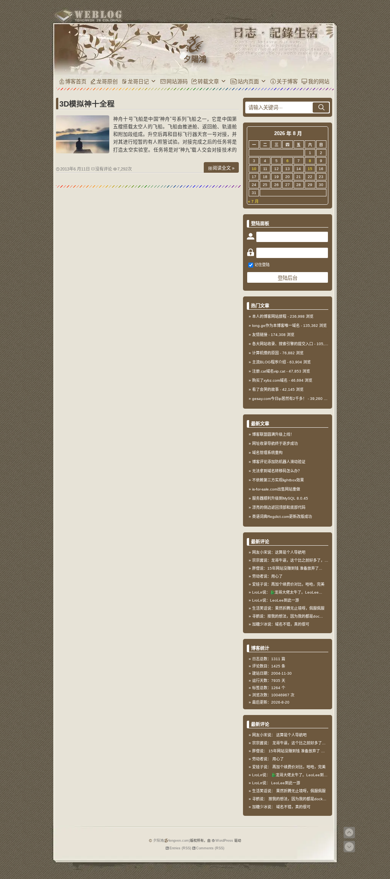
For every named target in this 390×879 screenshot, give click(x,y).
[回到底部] (349, 846)
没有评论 (103, 169)
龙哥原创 (107, 81)
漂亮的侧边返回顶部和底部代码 (278, 507)
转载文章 (208, 81)
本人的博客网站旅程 (269, 316)
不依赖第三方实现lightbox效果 (278, 480)
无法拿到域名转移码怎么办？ (277, 471)
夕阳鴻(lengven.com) (171, 840)
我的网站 (318, 81)
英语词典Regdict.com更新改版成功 (282, 516)
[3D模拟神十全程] (82, 151)
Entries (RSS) (180, 848)
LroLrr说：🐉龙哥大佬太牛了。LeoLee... (287, 592)
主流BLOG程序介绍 (269, 362)
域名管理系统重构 (267, 453)
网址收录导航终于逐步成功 (275, 443)
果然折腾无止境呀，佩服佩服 (301, 791)
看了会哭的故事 (265, 389)
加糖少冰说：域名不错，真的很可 (280, 624)
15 (310, 169)
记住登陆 (262, 265)
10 (254, 169)
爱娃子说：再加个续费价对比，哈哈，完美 (288, 584)
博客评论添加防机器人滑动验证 (278, 462)
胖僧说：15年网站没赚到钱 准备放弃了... (287, 568)
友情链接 (259, 335)
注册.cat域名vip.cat (268, 371)
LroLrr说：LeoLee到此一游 (275, 600)
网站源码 (177, 81)
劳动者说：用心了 (267, 576)
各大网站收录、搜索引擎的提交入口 (282, 344)
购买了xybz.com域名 (270, 380)
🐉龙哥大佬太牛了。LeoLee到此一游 (303, 775)
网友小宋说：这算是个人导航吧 (278, 552)
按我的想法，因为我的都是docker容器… (303, 799)
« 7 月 (253, 201)
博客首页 (75, 81)
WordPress (224, 840)
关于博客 (287, 81)
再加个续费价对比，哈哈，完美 (299, 767)
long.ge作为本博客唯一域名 (276, 325)
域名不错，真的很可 (293, 807)
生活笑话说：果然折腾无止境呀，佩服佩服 (288, 608)
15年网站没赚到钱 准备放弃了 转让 (299, 751)
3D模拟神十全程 (87, 104)
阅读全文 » (224, 168)
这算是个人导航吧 (291, 735)
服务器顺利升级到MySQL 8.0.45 (280, 498)
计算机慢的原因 (265, 353)
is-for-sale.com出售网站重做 (276, 489)
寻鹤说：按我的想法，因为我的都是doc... (287, 616)
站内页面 (248, 81)
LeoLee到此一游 (285, 783)
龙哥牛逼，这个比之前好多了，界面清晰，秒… (312, 743)
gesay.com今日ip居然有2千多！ (279, 399)
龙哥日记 (138, 81)
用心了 (278, 759)
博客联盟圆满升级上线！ (273, 434)
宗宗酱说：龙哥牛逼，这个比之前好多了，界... (292, 560)
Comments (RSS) (210, 848)
